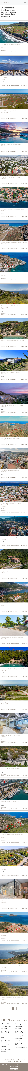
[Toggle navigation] (25, 2)
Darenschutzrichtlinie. (14, 1063)
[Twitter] (12, 1056)
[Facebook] (8, 1056)
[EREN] (5, 2)
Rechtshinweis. (17, 1061)
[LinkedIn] (20, 1056)
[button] (2, 32)
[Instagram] (16, 1056)
